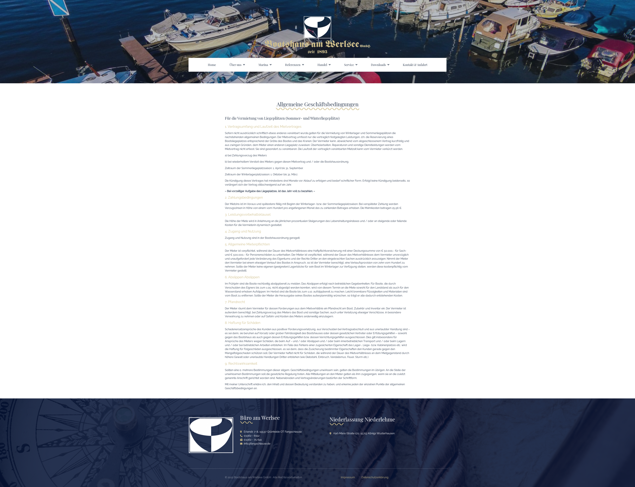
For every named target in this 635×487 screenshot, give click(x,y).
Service (349, 65)
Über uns (235, 65)
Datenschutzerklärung (374, 477)
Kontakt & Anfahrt (415, 65)
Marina (263, 65)
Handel (322, 65)
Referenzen (292, 65)
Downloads (378, 65)
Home (212, 65)
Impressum (348, 477)
